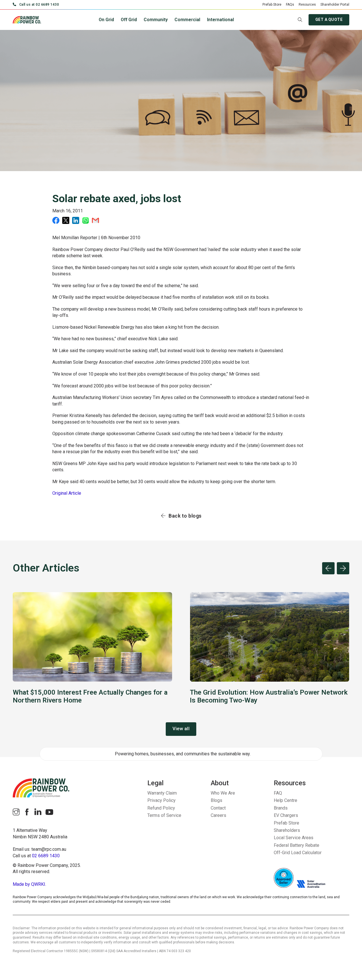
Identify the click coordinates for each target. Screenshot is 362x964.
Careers (218, 815)
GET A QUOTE (329, 19)
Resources (307, 4)
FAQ (278, 793)
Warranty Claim (162, 793)
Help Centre (285, 800)
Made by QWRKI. (29, 884)
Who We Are (223, 793)
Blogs (216, 800)
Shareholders (287, 830)
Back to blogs (185, 516)
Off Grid (129, 19)
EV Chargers (286, 815)
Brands (281, 808)
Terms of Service (164, 815)
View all (181, 728)
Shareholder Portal (334, 4)
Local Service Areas (293, 837)
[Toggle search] (300, 19)
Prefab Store (271, 4)
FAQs (290, 4)
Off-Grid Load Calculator (298, 852)
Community (156, 19)
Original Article (66, 493)
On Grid (106, 19)
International (220, 19)
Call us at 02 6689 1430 (39, 4)
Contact (218, 808)
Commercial (187, 19)
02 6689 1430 (46, 855)
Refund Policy (161, 808)
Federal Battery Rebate (296, 845)
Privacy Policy (161, 800)
